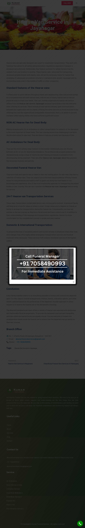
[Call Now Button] (80, 523)
